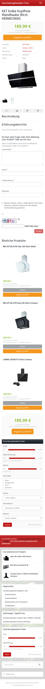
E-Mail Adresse (8, 180)
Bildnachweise (29, 683)
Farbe (5, 493)
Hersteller (7, 476)
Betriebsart (8, 503)
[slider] (7, 450)
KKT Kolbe (25, 44)
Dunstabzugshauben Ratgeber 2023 (15, 591)
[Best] (22, 485)
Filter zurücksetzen (35, 525)
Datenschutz (18, 683)
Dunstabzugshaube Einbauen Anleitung (16, 622)
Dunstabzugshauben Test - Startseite (30, 539)
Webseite (5, 191)
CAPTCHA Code (31, 226)
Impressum (9, 683)
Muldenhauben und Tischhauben (16, 602)
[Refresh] (19, 219)
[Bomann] (22, 487)
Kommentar (7, 149)
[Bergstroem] (22, 483)
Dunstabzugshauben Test (15, 3)
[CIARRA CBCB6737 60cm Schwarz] (22, 376)
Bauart (6, 513)
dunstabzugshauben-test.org (23, 685)
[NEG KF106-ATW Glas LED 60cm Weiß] (22, 263)
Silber (31, 48)
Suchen (7, 525)
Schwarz (25, 48)
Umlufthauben (10, 606)
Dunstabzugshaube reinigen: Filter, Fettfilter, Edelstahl (21, 618)
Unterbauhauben (11, 598)
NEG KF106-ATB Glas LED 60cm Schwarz (20, 303)
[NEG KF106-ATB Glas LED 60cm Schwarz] (22, 320)
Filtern (7, 654)
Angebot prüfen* (22, 37)
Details (22, 290)
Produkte (6, 541)
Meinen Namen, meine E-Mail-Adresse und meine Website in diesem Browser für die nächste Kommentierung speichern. (23, 205)
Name (5, 170)
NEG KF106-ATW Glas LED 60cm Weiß (19, 246)
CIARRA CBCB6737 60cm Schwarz (17, 359)
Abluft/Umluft (27, 51)
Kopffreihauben (10, 594)
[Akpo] (22, 480)
